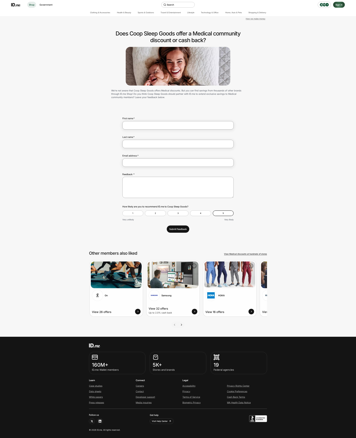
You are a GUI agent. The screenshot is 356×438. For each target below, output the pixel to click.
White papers (96, 397)
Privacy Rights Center (238, 385)
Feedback (128, 174)
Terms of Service (191, 397)
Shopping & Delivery (257, 12)
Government (45, 4)
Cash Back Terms (236, 397)
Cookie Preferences (237, 391)
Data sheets (95, 391)
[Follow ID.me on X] (92, 421)
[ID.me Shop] (17, 4)
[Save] (137, 266)
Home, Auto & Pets (233, 12)
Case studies (95, 385)
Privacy (186, 391)
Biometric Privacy (191, 402)
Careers (140, 385)
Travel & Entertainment (171, 12)
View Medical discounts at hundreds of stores (245, 254)
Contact (140, 391)
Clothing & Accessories (100, 12)
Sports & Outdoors (146, 12)
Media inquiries (144, 402)
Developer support (145, 397)
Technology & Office (209, 12)
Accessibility (189, 385)
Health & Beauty (124, 12)
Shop (31, 4)
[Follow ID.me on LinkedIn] (100, 421)
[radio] (132, 213)
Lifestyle (190, 12)
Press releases (96, 402)
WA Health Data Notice (239, 402)
